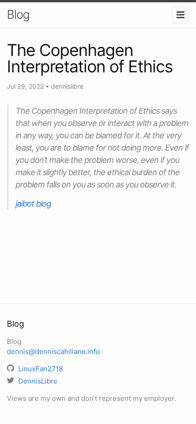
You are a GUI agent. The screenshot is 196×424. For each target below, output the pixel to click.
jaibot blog (33, 203)
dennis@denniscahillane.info (53, 351)
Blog (18, 14)
